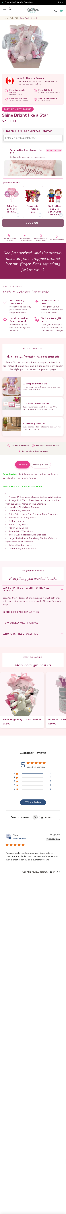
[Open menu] (5, 9)
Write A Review (33, 802)
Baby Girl (14, 18)
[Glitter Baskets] (33, 10)
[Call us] (55, 10)
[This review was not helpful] (57, 872)
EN (59, 2)
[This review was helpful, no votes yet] (51, 872)
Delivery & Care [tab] (41, 464)
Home (6, 18)
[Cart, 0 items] (61, 10)
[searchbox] (19, 817)
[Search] (10, 9)
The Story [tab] (22, 464)
